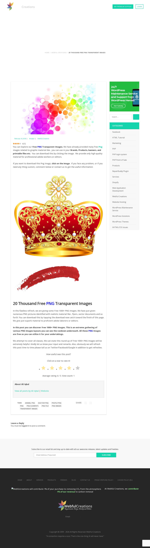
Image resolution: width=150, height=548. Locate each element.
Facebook (116, 132)
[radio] (41, 368)
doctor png (43, 403)
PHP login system (119, 154)
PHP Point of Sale (119, 160)
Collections (77, 6)
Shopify (115, 182)
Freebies (90, 6)
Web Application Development (119, 189)
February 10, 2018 (20, 139)
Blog (74, 480)
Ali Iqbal (31, 139)
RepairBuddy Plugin (120, 171)
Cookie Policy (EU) (125, 480)
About (29, 480)
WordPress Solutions (121, 216)
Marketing (116, 143)
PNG (50, 303)
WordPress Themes (120, 221)
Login (139, 6)
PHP (114, 149)
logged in (25, 426)
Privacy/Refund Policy (103, 480)
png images (56, 406)
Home (41, 6)
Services (64, 6)
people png (56, 403)
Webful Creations (58, 52)
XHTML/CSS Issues (120, 227)
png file (45, 406)
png (21, 406)
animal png (30, 403)
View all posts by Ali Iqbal (27, 391)
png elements (32, 406)
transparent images (28, 409)
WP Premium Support (123, 6)
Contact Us (103, 6)
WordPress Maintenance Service (122, 209)
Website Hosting (119, 202)
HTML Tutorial (118, 137)
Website (45, 391)
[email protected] (78, 516)
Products (52, 6)
